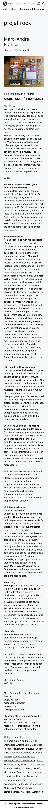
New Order (9, 776)
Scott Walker (17, 788)
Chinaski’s (37, 752)
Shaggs (28, 788)
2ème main (13, 741)
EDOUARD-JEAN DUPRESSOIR (19, 760)
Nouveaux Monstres (26, 776)
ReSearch (23, 784)
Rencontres (39, 9)
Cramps (8, 756)
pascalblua (9, 780)
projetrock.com (11, 699)
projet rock (21, 780)
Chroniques (25, 9)
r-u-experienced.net (14, 709)
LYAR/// (36, 768)
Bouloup (30, 749)
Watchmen (37, 792)
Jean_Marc (35, 764)
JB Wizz (25, 764)
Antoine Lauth (23, 745)
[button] (43, 3)
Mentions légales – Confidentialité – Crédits (24, 803)
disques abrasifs (21, 756)
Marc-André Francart (16, 41)
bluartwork (19, 749)
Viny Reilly (25, 792)
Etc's (16, 764)
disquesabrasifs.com (14, 703)
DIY (33, 756)
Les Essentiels (9, 9)
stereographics (11, 792)
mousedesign (34, 772)
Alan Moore (26, 741)
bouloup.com (10, 706)
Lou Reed (26, 768)
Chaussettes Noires (20, 752)
